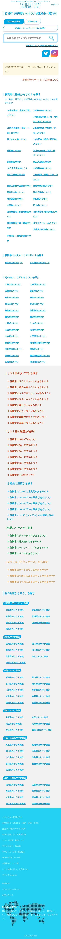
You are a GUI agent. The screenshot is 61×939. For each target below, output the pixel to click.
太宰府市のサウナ (38, 336)
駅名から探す (32, 21)
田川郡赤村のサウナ (14, 349)
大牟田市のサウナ (38, 284)
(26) (14, 263)
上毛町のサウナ (12, 323)
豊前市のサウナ (12, 317)
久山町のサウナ (37, 323)
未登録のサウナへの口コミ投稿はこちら (40, 80)
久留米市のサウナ (13, 284)
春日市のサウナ (37, 304)
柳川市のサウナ (12, 297)
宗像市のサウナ (12, 291)
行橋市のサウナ (12, 362)
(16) (40, 263)
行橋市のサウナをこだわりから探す (30, 28)
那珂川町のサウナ (38, 362)
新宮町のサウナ (12, 343)
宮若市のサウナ (12, 304)
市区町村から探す (13, 21)
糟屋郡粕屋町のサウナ (40, 355)
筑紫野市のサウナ (38, 310)
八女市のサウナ (12, 330)
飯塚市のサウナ (37, 317)
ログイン (55, 5)
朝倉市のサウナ (37, 291)
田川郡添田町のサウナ (40, 343)
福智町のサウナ (12, 310)
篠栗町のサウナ (12, 355)
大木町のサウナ (12, 336)
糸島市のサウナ (37, 297)
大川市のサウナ (37, 330)
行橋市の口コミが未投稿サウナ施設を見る (42, 46)
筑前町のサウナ (37, 349)
